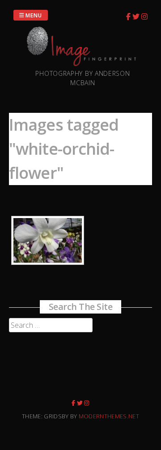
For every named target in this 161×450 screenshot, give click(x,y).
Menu (33, 15)
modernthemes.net (109, 416)
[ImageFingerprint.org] (83, 63)
